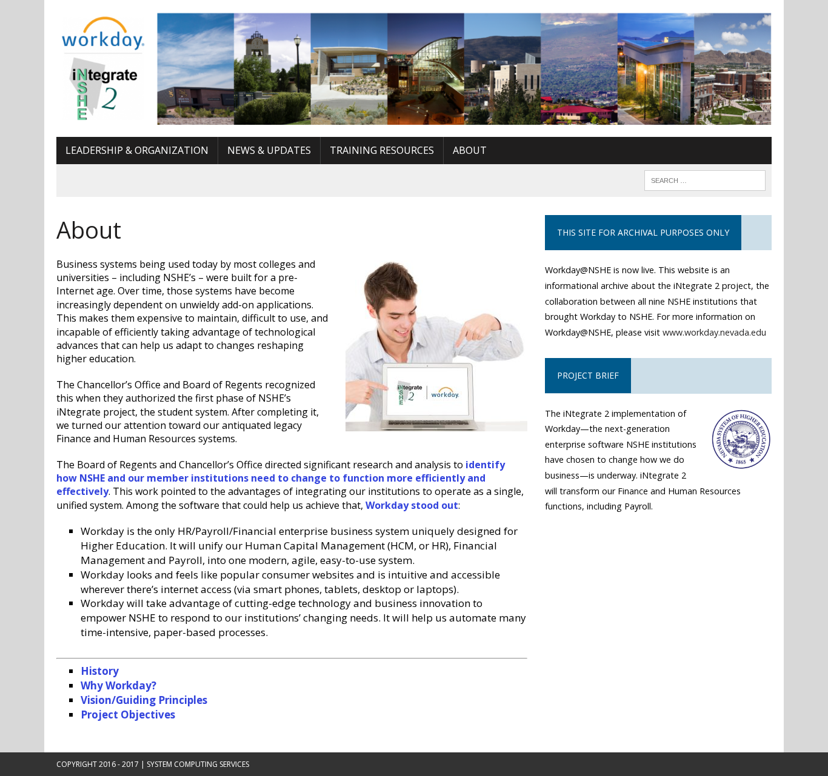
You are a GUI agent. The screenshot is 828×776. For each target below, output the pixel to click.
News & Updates (269, 150)
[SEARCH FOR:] (705, 179)
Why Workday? (118, 685)
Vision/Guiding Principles (144, 700)
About (470, 150)
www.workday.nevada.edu (714, 332)
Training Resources (382, 150)
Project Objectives (128, 714)
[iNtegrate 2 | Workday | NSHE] (414, 68)
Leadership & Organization (137, 150)
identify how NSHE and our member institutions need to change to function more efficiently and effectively (280, 478)
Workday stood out (412, 505)
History (100, 671)
